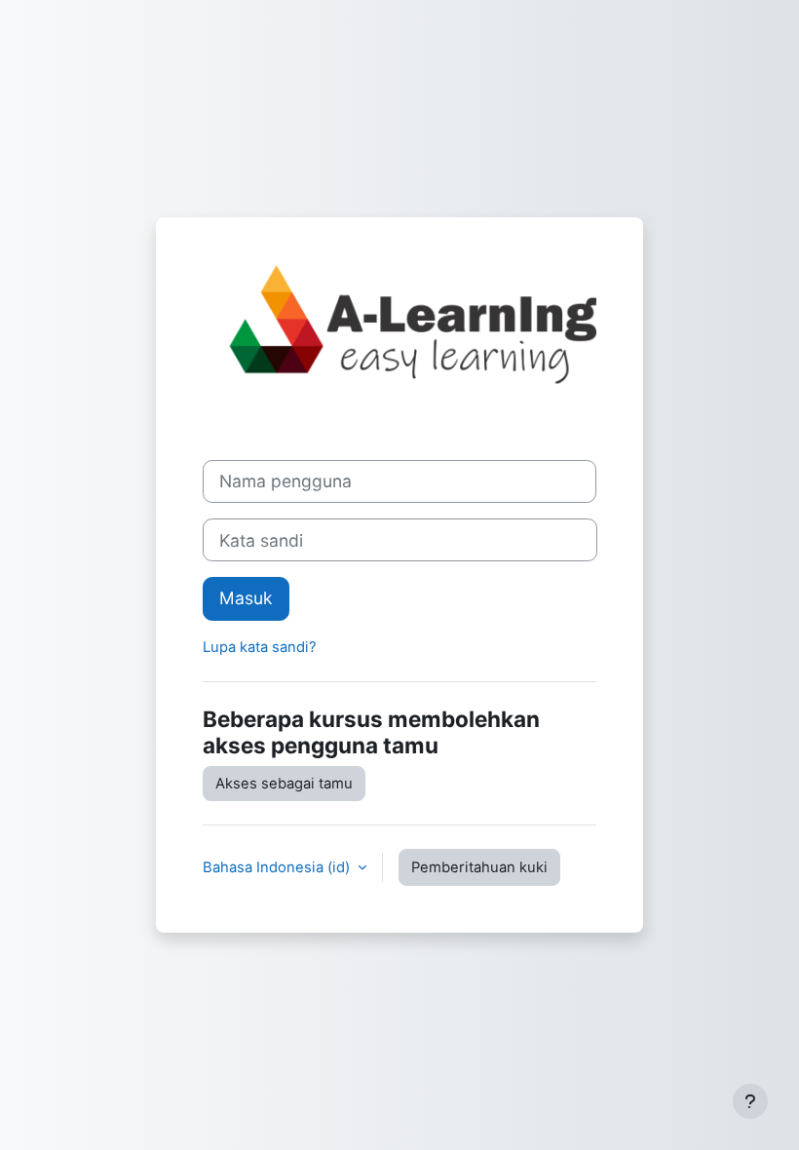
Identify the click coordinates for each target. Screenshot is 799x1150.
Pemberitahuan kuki (479, 867)
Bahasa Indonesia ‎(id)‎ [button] (278, 867)
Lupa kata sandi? (260, 647)
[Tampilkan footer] (750, 1101)
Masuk (246, 598)
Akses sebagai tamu (284, 783)
